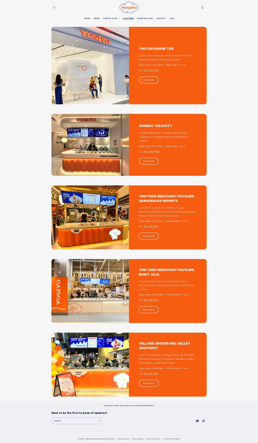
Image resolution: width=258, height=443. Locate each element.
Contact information (171, 439)
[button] (54, 7)
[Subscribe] (99, 420)
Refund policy (123, 439)
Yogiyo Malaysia (91, 439)
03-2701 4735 (151, 70)
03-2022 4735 (151, 151)
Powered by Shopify (106, 439)
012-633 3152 (151, 226)
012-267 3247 (151, 373)
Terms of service (153, 439)
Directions (149, 79)
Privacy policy (138, 439)
